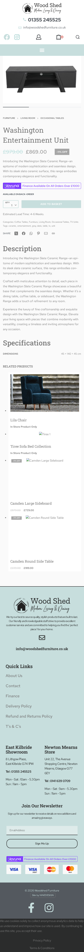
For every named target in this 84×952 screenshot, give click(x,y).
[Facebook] (7, 37)
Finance (13, 695)
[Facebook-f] (31, 908)
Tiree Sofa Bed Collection (30, 446)
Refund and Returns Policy (29, 716)
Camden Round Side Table (32, 561)
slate (39, 225)
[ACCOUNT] (38, 37)
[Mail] (46, 233)
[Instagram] (17, 37)
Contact (13, 685)
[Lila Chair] (44, 393)
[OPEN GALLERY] (42, 79)
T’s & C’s (13, 726)
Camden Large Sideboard (31, 503)
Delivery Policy (19, 706)
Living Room (28, 118)
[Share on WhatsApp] (31, 233)
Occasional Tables (52, 118)
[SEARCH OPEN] (78, 37)
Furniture (9, 118)
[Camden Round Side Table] (45, 534)
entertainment (24, 225)
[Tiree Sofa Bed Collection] (44, 435)
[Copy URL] (53, 233)
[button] (42, 50)
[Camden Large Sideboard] (44, 476)
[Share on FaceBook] (23, 233)
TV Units (74, 222)
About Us (14, 675)
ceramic (12, 225)
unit (53, 225)
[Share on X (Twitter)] (16, 233)
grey (34, 225)
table (45, 225)
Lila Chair (18, 420)
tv (49, 225)
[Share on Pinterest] (38, 233)
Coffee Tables (21, 222)
